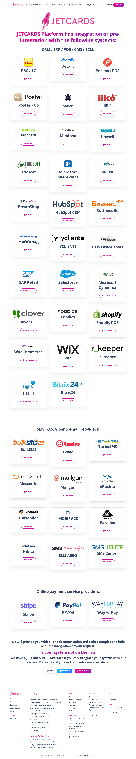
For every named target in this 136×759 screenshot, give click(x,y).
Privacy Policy (113, 710)
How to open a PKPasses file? (94, 714)
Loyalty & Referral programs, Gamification (43, 700)
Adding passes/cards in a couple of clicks (43, 708)
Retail (71, 697)
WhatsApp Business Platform (39, 722)
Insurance (72, 702)
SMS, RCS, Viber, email (76, 724)
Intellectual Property (115, 713)
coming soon (29, 290)
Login (119, 5)
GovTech (72, 705)
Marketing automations (37, 725)
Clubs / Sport (73, 711)
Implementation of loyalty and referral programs (45, 702)
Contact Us (112, 700)
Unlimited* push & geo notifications (41, 711)
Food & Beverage (75, 700)
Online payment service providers (76, 733)
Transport (72, 708)
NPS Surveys (34, 730)
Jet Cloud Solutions (88, 755)
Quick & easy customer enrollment (41, 705)
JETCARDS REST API (75, 737)
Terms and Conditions (116, 707)
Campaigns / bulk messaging (39, 714)
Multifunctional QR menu (38, 728)
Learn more (29, 79)
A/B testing (33, 719)
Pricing (50, 671)
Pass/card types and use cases (40, 739)
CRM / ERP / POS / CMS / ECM (77, 719)
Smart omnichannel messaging (40, 716)
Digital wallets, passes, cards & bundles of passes (46, 742)
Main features (34, 697)
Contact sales (83, 671)
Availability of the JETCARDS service (95, 698)
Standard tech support (96, 702)
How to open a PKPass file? (96, 709)
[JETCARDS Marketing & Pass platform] (17, 5)
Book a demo (97, 4)
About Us (112, 697)
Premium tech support (96, 705)
